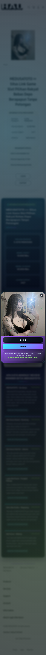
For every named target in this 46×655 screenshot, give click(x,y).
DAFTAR (22, 346)
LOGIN (23, 340)
